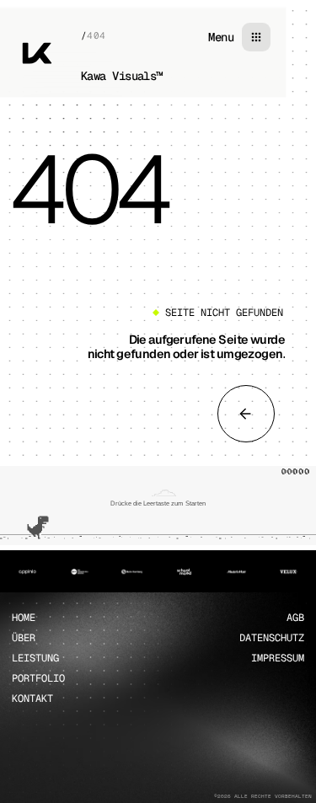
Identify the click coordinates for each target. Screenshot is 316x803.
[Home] (37, 53)
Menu (220, 37)
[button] (158, 505)
